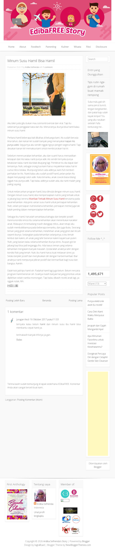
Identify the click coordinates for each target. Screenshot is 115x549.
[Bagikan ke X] (14, 285)
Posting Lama (75, 300)
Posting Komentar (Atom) (29, 399)
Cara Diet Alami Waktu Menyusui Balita (96, 315)
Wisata (77, 46)
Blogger (98, 466)
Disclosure (101, 46)
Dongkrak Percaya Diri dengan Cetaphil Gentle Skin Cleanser (98, 357)
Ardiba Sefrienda (32, 67)
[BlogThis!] (11, 285)
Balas (19, 339)
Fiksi (88, 46)
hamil (42, 324)
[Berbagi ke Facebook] (16, 285)
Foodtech (36, 46)
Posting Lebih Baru (15, 300)
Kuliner (65, 46)
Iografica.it (39, 544)
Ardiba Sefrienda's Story (55, 541)
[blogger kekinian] (76, 522)
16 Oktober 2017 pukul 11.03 (44, 319)
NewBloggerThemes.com (78, 544)
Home (11, 46)
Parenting (51, 46)
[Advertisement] (98, 414)
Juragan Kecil (22, 319)
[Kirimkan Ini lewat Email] (8, 285)
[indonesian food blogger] (65, 501)
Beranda (46, 300)
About (22, 46)
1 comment (47, 67)
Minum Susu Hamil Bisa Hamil (31, 60)
